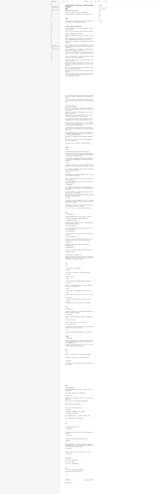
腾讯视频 (70, 364)
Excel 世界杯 (68, 197)
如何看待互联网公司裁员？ (75, 463)
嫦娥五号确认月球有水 (69, 214)
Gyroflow (67, 278)
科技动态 (100, 10)
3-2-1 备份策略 (68, 409)
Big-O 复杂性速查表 (69, 314)
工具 (99, 13)
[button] (55, 3)
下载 (82, 206)
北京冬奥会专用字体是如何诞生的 (71, 220)
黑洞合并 (67, 162)
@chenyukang (86, 240)
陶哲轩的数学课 (68, 360)
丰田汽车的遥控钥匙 (69, 184)
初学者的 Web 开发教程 (69, 319)
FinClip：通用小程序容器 (102, 9)
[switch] (103, 1)
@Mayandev (71, 229)
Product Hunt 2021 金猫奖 (70, 225)
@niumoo (88, 249)
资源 (99, 14)
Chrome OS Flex (68, 282)
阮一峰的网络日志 (77, 469)
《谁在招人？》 (72, 14)
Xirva (67, 329)
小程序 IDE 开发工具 (72, 127)
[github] (105, 1)
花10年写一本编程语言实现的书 (71, 236)
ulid (66, 265)
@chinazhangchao (69, 245)
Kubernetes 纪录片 (69, 324)
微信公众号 (82, 469)
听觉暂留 (73, 461)
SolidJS (67, 288)
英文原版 (72, 312)
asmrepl (67, 292)
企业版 (80, 136)
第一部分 (90, 28)
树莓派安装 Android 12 (69, 251)
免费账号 (73, 140)
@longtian (76, 312)
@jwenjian (79, 327)
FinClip (87, 112)
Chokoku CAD (68, 274)
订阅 (99, 22)
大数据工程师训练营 (69, 338)
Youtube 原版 (75, 327)
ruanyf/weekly (74, 12)
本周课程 (100, 15)
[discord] (107, 1)
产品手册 (90, 139)
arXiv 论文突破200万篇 (69, 231)
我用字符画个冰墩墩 (69, 247)
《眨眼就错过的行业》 (69, 428)
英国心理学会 (68, 440)
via (85, 22)
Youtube (67, 364)
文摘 (99, 18)
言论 (99, 19)
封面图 (100, 6)
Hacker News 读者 (69, 435)
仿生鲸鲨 (67, 149)
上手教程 (87, 139)
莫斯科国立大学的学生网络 (70, 387)
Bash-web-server (69, 297)
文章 (99, 11)
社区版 (69, 136)
